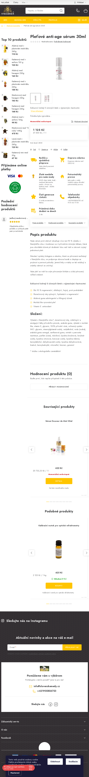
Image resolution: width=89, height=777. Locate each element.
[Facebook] (50, 704)
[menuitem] (6, 20)
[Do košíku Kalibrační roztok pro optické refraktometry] (59, 586)
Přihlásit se (72, 647)
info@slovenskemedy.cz (47, 686)
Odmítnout (55, 761)
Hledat (61, 11)
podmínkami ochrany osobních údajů (42, 654)
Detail (59, 481)
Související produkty (76, 223)
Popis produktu (38, 223)
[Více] (82, 20)
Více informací (37, 111)
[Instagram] (56, 704)
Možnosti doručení (81, 121)
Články (15, 2)
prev (31, 449)
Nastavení (15, 773)
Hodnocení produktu (55, 223)
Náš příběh (5, 2)
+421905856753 (78, 11)
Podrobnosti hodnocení (62, 41)
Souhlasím (73, 761)
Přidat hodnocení (59, 387)
